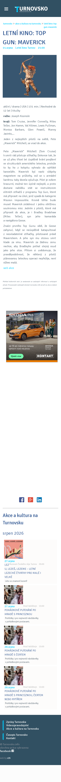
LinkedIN (39, 500)
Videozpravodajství (17, 725)
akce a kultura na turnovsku (28, 23)
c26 (9, 758)
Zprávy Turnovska (16, 722)
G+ (30, 500)
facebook (6, 751)
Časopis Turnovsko (17, 735)
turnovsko (7, 23)
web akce (8, 268)
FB (22, 500)
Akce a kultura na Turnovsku (22, 728)
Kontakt (10, 738)
